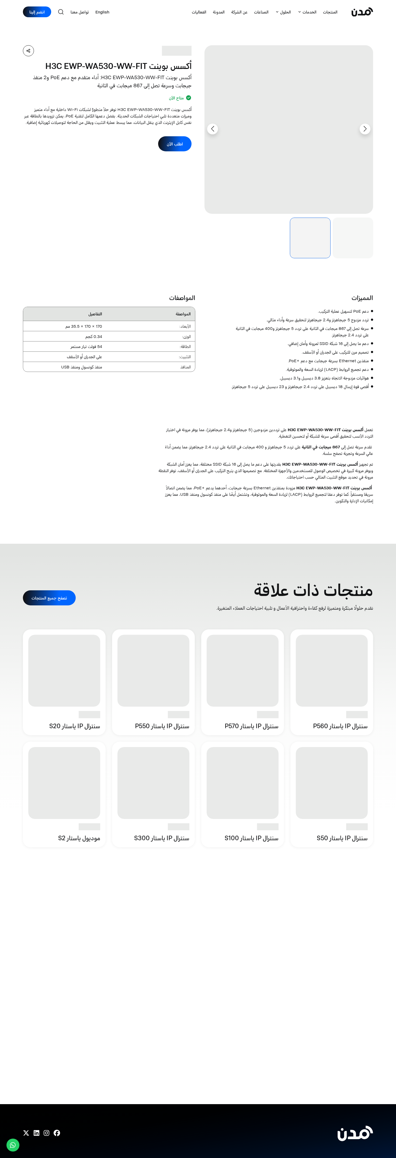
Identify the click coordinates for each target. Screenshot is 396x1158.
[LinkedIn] (36, 1133)
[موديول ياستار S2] (64, 794)
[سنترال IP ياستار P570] (242, 682)
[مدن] (362, 12)
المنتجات (330, 12)
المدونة (219, 12)
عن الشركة (239, 12)
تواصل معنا (80, 12)
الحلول (285, 12)
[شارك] (28, 50)
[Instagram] (46, 1133)
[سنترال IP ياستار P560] (331, 682)
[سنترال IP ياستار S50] (331, 794)
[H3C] (177, 51)
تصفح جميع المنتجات (49, 598)
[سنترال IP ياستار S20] (64, 682)
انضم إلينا (37, 12)
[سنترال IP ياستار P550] (153, 682)
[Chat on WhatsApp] (12, 1145)
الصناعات (261, 12)
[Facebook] (57, 1133)
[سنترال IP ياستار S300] (153, 794)
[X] (26, 1133)
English (102, 12)
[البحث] (61, 12)
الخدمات (310, 12)
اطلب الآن (175, 143)
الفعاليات (199, 12)
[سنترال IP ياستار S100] (242, 794)
